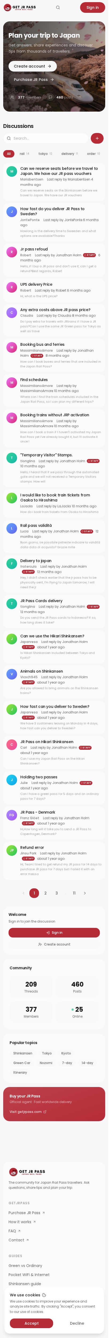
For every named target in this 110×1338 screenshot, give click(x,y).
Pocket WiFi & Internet (29, 1274)
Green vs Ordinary (25, 1265)
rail (24, 153)
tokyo (45, 153)
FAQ (12, 1231)
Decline (77, 1323)
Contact (16, 1240)
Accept (32, 1323)
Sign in (93, 7)
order (93, 153)
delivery (69, 153)
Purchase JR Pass (31, 79)
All (9, 153)
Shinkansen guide (25, 1283)
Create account (29, 66)
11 (74, 893)
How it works (20, 1222)
